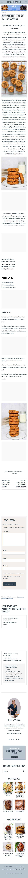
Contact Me (5, 869)
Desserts (3, 12)
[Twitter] (16, 739)
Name (5, 550)
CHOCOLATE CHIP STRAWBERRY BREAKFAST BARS (21, 484)
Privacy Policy (13, 869)
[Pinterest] (12, 739)
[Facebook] (14, 739)
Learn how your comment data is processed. (12, 597)
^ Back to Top (9, 866)
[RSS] (19, 739)
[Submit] (23, 771)
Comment (6, 531)
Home (17, 866)
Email (5, 558)
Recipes (16, 471)
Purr (21, 873)
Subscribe (14, 757)
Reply (9, 655)
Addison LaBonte (7, 21)
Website (5, 566)
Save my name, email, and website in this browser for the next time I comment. (13, 576)
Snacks (20, 471)
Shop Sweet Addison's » (14, 733)
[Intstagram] (9, 739)
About (21, 866)
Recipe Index (22, 869)
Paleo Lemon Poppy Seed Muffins (6, 484)
